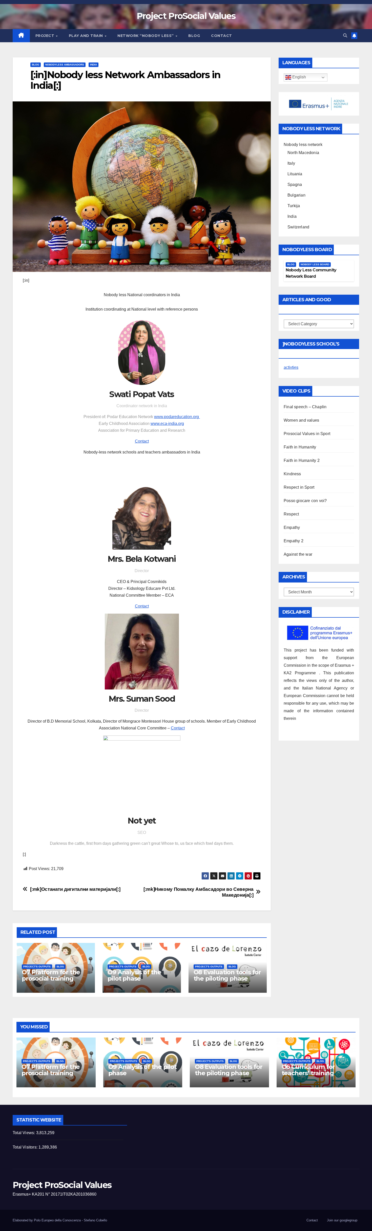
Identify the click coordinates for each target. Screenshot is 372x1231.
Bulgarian (296, 195)
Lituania (294, 174)
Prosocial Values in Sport (307, 433)
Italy (291, 163)
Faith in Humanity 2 (302, 460)
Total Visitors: (25, 1147)
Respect (291, 514)
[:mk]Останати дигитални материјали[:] (75, 889)
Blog (194, 35)
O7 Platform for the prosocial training (51, 975)
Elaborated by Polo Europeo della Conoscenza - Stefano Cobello (60, 1220)
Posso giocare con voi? (305, 501)
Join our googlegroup (342, 1220)
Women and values (301, 420)
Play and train (86, 35)
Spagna (294, 184)
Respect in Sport (299, 487)
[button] (345, 35)
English (298, 77)
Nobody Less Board (315, 264)
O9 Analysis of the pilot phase (134, 975)
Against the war (298, 554)
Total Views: (24, 1133)
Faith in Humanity (300, 447)
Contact (221, 35)
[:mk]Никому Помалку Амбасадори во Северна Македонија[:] (198, 892)
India (93, 64)
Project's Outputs (37, 966)
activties (291, 367)
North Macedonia (303, 152)
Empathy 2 (293, 541)
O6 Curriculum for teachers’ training (308, 1070)
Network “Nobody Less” (146, 35)
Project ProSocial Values (186, 16)
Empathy (292, 527)
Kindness (292, 474)
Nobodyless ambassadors (64, 64)
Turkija (293, 206)
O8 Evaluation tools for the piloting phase (227, 975)
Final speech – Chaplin (305, 407)
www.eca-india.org (167, 423)
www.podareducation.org (177, 417)
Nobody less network (303, 144)
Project (45, 35)
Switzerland (298, 227)
